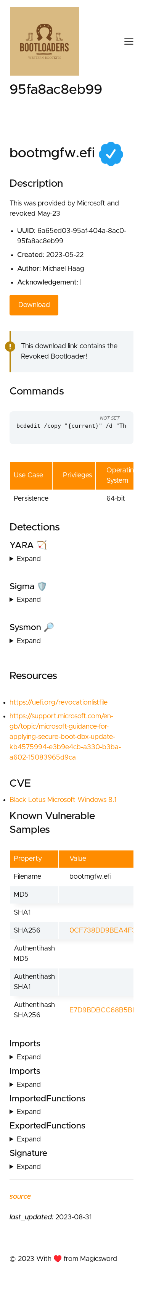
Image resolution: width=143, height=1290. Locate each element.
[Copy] (84, 404)
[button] (122, 41)
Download (34, 305)
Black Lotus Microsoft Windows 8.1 (63, 800)
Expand (29, 559)
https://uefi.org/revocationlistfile (59, 702)
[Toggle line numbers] (98, 404)
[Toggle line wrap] (112, 404)
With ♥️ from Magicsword (76, 1259)
